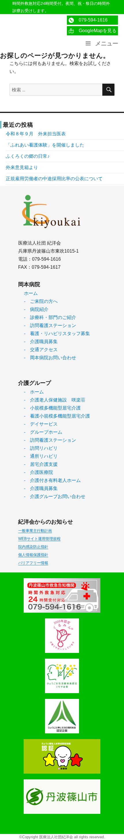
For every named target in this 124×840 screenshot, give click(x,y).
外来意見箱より (22, 167)
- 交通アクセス (41, 349)
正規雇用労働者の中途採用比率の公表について (54, 178)
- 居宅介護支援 (41, 464)
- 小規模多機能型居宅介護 (52, 407)
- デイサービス (41, 424)
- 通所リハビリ (41, 456)
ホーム (31, 293)
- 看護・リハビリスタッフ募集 (57, 333)
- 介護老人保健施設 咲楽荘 (54, 399)
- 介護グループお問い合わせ (54, 496)
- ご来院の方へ (41, 301)
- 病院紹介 (36, 309)
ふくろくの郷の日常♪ (28, 156)
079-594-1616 (91, 20)
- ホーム (34, 391)
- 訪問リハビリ (41, 448)
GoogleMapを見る (95, 30)
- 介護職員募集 (41, 341)
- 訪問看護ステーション (50, 325)
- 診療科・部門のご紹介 (50, 317)
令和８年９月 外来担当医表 (36, 133)
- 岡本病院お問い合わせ (50, 357)
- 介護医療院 (38, 472)
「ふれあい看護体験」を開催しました (45, 145)
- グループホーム (43, 432)
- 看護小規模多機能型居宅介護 (57, 416)
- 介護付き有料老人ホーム (52, 480)
